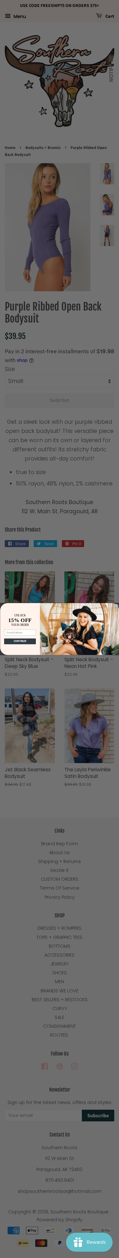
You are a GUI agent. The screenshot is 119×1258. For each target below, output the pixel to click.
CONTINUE (19, 641)
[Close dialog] (116, 605)
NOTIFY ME (111, 68)
